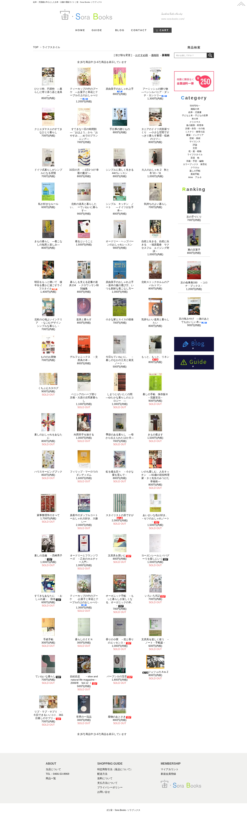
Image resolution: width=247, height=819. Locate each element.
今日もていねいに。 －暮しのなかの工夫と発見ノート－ (120, 360)
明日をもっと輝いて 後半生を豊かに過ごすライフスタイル (48, 285)
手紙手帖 (48, 639)
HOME (80, 30)
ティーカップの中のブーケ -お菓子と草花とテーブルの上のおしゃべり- (84, 599)
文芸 (195, 148)
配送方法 (102, 773)
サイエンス (194, 141)
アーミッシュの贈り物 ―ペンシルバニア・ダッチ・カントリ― (156, 92)
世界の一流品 (83, 716)
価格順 (155, 55)
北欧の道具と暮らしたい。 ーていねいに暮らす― (84, 207)
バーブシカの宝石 (117, 676)
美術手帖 (195, 174)
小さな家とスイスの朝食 (120, 319)
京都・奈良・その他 (195, 128)
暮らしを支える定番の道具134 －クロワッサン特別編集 (84, 285)
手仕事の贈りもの (120, 129)
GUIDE (97, 30)
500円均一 (195, 105)
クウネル (195, 167)
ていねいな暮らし (45, 676)
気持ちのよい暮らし (155, 203)
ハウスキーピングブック (48, 471)
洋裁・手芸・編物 (196, 161)
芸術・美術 (194, 138)
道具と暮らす (83, 319)
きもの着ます (155, 434)
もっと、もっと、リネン (155, 356)
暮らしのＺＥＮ (84, 639)
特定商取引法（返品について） (115, 769)
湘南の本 (195, 109)
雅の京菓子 (194, 249)
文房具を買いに (117, 555)
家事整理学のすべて (48, 515)
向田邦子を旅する (84, 434)
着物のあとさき (117, 716)
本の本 (195, 118)
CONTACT (139, 30)
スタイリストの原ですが (120, 515)
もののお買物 (48, 356)
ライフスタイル (51, 47)
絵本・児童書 (194, 112)
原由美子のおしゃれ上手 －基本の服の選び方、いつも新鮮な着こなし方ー (121, 285)
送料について (104, 778)
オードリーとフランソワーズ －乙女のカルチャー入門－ (84, 558)
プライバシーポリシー (110, 787)
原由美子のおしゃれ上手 (120, 88)
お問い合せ (103, 791)
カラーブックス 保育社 (195, 164)
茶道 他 (195, 158)
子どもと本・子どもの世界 (195, 115)
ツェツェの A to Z (158, 671)
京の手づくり (194, 216)
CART (164, 30)
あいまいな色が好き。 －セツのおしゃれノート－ (156, 518)
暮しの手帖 (194, 171)
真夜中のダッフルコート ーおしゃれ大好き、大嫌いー (85, 518)
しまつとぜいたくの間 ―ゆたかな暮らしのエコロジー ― (120, 397)
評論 (195, 145)
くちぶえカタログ (48, 388)
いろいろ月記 (152, 595)
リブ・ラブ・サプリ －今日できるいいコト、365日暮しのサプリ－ (48, 715)
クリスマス (194, 122)
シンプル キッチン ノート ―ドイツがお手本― (120, 207)
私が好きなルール (48, 203)
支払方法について (107, 782)
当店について (53, 769)
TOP (35, 47)
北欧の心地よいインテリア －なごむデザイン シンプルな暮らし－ (48, 322)
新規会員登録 (168, 773)
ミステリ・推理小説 (195, 132)
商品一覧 (51, 778)
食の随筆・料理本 (195, 125)
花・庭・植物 (194, 151)
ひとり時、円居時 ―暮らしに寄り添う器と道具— (48, 92)
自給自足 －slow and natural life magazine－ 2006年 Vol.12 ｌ (85, 679)
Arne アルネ (195, 177)
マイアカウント (169, 769)
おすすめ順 (141, 55)
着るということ (84, 241)
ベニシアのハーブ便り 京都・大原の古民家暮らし (84, 397)
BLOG (120, 30)
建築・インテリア (195, 135)
